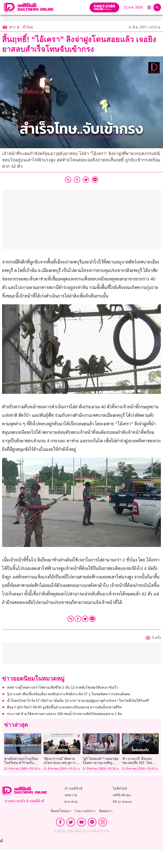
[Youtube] (81, 822)
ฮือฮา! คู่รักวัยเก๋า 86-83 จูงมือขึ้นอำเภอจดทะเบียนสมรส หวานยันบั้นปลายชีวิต (64, 707)
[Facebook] (78, 619)
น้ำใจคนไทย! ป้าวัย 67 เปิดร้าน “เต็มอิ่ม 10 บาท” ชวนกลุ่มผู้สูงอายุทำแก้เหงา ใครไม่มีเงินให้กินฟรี (78, 700)
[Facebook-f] (60, 822)
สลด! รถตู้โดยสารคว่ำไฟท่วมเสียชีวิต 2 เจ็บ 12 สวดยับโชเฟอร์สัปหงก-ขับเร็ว (62, 687)
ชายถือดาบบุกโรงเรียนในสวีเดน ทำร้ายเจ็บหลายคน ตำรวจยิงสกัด (21, 763)
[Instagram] (102, 822)
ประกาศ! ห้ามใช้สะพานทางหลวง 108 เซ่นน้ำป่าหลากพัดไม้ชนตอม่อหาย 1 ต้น (64, 714)
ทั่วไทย (28, 27)
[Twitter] (85, 619)
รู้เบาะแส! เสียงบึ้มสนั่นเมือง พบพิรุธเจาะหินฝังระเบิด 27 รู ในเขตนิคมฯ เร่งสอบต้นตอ (68, 694)
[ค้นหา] (157, 7)
